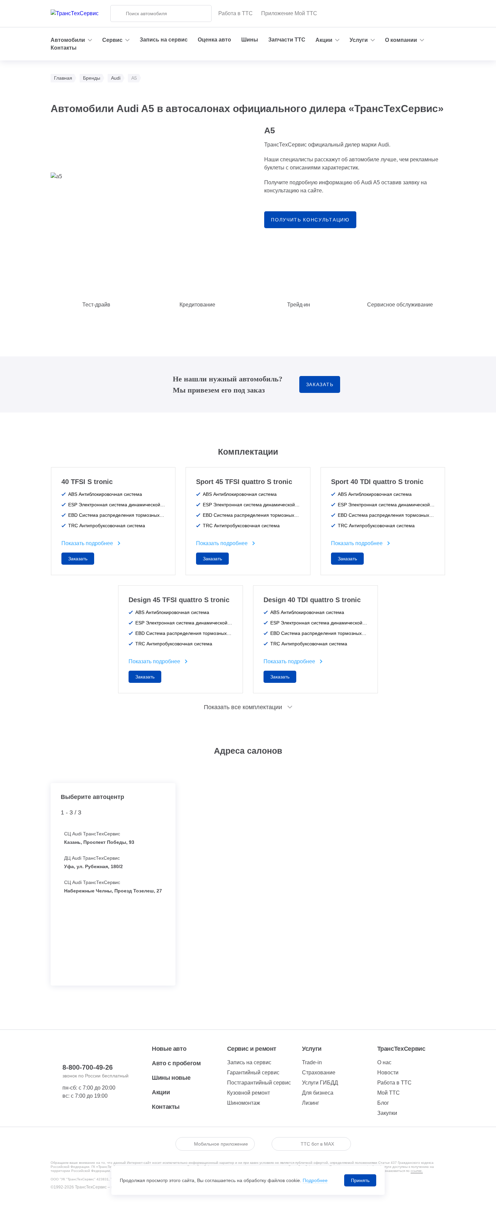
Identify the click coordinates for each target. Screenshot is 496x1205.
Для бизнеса (317, 1093)
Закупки (387, 1113)
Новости (387, 1072)
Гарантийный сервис (253, 1072)
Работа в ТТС (235, 13)
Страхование (318, 1072)
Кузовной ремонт (248, 1093)
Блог (383, 1103)
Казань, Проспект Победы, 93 (99, 842)
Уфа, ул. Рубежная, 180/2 (93, 866)
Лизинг (310, 1103)
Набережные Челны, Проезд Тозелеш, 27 (113, 890)
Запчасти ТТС (286, 40)
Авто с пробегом (176, 1063)
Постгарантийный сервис (259, 1083)
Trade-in (312, 1062)
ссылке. (417, 1171)
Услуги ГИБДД (320, 1083)
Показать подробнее (87, 543)
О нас (384, 1062)
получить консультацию (310, 219)
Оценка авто (214, 40)
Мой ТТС (388, 1093)
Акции (161, 1092)
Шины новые (171, 1077)
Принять (360, 1180)
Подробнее (315, 1180)
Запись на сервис (164, 40)
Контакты (64, 48)
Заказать (319, 384)
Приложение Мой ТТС (289, 13)
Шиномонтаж (243, 1103)
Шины (249, 40)
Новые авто (169, 1048)
